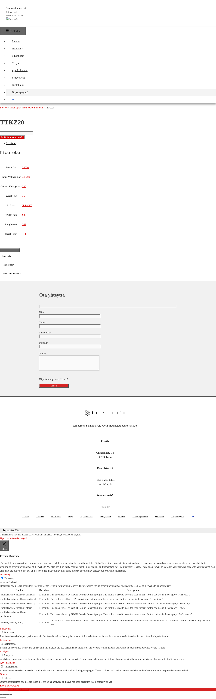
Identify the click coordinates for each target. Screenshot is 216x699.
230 (24, 186)
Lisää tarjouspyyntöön (12, 137)
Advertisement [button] (7, 662)
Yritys (15, 63)
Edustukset (18, 55)
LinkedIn (105, 506)
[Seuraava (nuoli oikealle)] (4, 697)
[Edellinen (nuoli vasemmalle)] (1, 697)
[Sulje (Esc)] (10, 694)
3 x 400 (26, 177)
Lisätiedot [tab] (11, 143)
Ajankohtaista (20, 70)
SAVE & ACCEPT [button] (9, 685)
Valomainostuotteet (10, 273)
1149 (24, 234)
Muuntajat (6, 256)
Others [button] (3, 674)
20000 (25, 167)
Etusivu (16, 41)
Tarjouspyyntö (20, 92)
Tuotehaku (18, 84)
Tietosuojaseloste (140, 517)
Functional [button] (5, 628)
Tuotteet (16, 48)
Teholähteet (7, 265)
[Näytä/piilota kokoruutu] (4, 694)
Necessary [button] (5, 574)
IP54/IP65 (27, 205)
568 (24, 224)
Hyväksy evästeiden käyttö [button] (13, 538)
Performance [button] (6, 640)
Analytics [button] (4, 651)
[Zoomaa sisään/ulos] (1, 694)
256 (24, 196)
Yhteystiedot (19, 77)
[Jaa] (7, 694)
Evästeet (121, 517)
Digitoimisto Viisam (12, 530)
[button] (25, 48)
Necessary (9, 578)
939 (24, 215)
